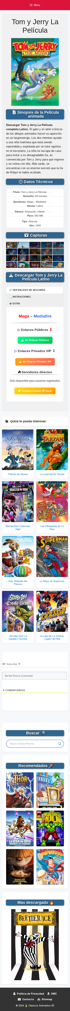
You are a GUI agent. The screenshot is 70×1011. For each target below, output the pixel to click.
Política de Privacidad (30, 993)
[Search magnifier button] (59, 743)
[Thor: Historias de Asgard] (20, 790)
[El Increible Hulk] (50, 828)
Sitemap (46, 999)
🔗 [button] (27, 290)
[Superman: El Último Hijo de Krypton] (50, 867)
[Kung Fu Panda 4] (20, 867)
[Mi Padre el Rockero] (50, 790)
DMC (53, 993)
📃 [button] (20, 297)
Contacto (28, 999)
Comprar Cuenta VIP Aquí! (37, 390)
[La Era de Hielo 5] (20, 828)
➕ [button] (14, 303)
